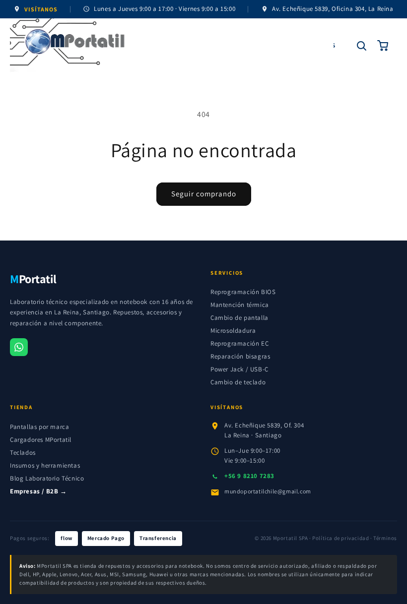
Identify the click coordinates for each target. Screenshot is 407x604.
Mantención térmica (239, 305)
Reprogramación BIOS (242, 292)
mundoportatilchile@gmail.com (267, 491)
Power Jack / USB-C (239, 369)
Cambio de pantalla (239, 317)
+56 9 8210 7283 (249, 476)
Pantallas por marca (39, 427)
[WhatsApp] (19, 347)
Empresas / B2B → (38, 491)
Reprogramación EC (239, 343)
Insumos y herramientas (45, 465)
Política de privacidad (340, 538)
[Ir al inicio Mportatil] (172, 45)
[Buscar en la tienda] (361, 46)
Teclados (23, 452)
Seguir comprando (203, 193)
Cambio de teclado (238, 382)
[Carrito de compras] (383, 46)
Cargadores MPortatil (40, 439)
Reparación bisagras (240, 356)
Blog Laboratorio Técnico (47, 478)
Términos (385, 538)
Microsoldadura (233, 330)
